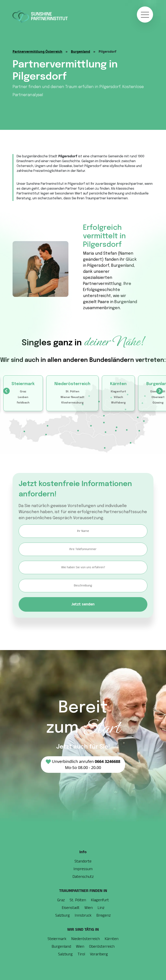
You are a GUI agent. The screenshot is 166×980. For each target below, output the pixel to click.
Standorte (83, 861)
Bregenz (103, 915)
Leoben (23, 397)
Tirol (81, 954)
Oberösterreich (102, 947)
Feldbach (23, 402)
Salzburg (62, 915)
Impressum (83, 869)
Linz (101, 908)
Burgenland (80, 51)
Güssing (158, 402)
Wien (88, 908)
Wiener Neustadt (72, 397)
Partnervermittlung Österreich (37, 51)
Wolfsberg (118, 402)
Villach (118, 397)
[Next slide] (159, 391)
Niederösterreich (72, 384)
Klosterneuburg (72, 402)
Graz (23, 391)
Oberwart (158, 397)
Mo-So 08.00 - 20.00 (86, 764)
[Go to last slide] (6, 391)
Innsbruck (83, 915)
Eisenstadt (71, 908)
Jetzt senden (83, 604)
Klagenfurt (118, 391)
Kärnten (118, 384)
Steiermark (23, 384)
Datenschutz (83, 877)
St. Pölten (72, 391)
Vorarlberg (99, 954)
